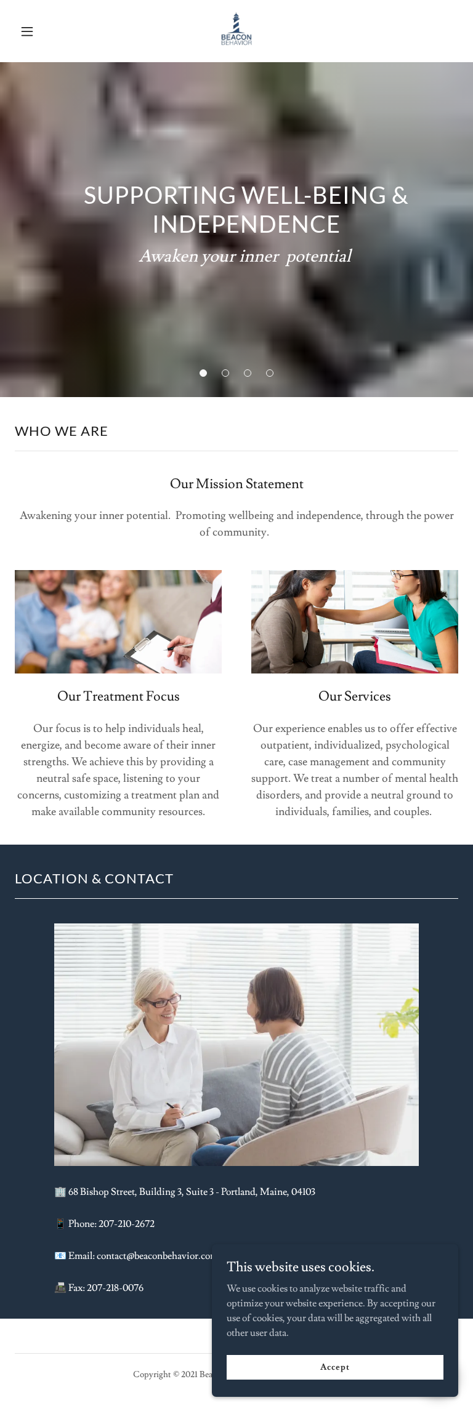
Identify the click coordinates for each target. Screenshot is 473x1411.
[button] (35, 31)
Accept (334, 1366)
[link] (236, 51)
